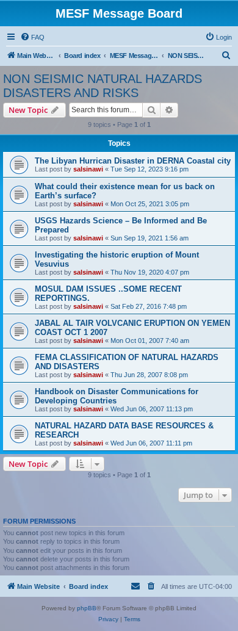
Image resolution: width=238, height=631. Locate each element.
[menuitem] (32, 37)
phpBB (86, 608)
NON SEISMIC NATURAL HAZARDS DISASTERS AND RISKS (102, 85)
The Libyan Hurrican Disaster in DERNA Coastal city (133, 160)
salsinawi (88, 169)
